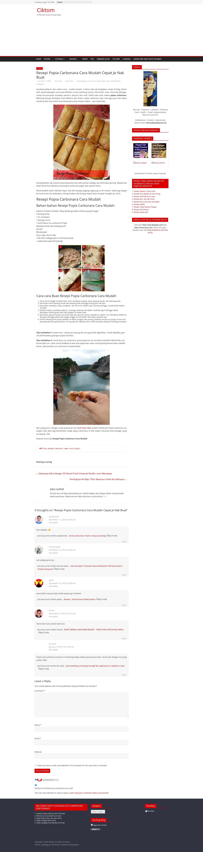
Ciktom (46, 10)
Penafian (151, 811)
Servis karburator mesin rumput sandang (87, 535)
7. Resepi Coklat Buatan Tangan (144, 207)
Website (38, 752)
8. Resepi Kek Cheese (140, 209)
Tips (92, 59)
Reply (124, 541)
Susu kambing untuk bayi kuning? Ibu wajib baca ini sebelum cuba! (95, 666)
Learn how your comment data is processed (88, 793)
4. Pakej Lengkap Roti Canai (45, 820)
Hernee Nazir (55, 547)
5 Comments (69, 81)
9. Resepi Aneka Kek (140, 212)
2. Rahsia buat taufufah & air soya (48, 816)
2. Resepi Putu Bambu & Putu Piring (146, 194)
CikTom (47, 59)
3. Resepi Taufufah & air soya (143, 196)
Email (38, 738)
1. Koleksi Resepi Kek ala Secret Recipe (50, 813)
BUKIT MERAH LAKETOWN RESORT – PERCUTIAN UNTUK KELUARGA (93, 629)
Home (38, 59)
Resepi (85, 59)
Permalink (53, 522)
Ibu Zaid (52, 643)
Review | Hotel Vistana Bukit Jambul (79, 599)
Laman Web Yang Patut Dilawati (147, 59)
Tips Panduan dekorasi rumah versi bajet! (61, 449)
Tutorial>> (60, 59)
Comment (40, 691)
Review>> (73, 59)
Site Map (116, 59)
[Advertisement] (101, 38)
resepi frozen (91, 81)
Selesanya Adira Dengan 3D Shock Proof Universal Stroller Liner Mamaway (74, 473)
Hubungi (126, 59)
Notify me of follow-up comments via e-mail (54, 788)
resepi (39, 68)
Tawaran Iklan (103, 59)
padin (51, 580)
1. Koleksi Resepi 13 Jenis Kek (143, 191)
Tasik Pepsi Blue (84, 428)
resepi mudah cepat (102, 81)
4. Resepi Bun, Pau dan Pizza (143, 199)
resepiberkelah (115, 81)
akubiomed (54, 516)
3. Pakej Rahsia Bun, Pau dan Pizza (48, 818)
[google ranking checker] (99, 825)
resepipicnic (40, 84)
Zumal (51, 610)
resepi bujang (81, 81)
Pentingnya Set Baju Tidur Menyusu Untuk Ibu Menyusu (98, 479)
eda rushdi (58, 81)
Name (38, 725)
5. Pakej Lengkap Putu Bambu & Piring (49, 823)
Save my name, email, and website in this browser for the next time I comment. (72, 765)
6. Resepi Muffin (138, 204)
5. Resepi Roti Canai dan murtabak (145, 202)
